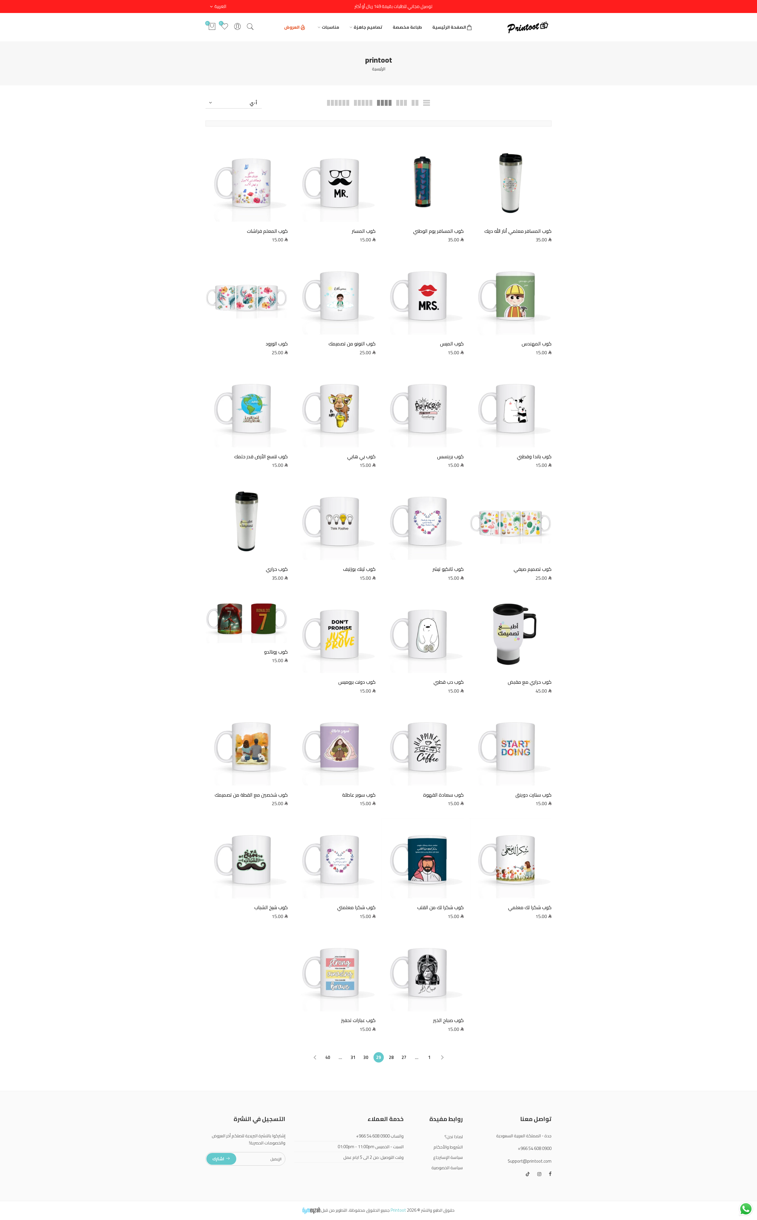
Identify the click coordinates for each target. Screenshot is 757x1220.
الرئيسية (378, 68)
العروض (292, 27)
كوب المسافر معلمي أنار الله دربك (517, 231)
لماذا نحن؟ (453, 1137)
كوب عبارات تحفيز (358, 1020)
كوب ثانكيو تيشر (448, 569)
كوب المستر (364, 231)
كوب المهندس (536, 343)
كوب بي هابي (361, 456)
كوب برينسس (450, 456)
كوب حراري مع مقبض (529, 682)
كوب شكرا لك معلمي (529, 907)
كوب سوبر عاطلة (359, 794)
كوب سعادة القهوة (443, 794)
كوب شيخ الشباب (271, 907)
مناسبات (330, 27)
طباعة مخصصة (407, 27)
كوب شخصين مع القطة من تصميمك (251, 794)
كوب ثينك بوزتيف (359, 569)
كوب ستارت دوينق (533, 794)
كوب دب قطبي (449, 682)
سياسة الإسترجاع (448, 1157)
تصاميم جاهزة (368, 27)
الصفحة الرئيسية (449, 27)
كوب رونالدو (276, 651)
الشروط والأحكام (448, 1147)
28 (391, 1057)
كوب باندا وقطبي (534, 456)
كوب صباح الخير (448, 1020)
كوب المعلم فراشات (267, 231)
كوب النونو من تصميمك (352, 343)
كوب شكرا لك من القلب (440, 907)
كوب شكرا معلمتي (356, 907)
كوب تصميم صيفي (532, 569)
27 (404, 1057)
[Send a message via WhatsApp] (746, 1209)
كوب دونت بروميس (357, 682)
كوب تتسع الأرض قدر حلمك (261, 456)
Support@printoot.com (529, 1161)
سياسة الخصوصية (447, 1168)
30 (365, 1057)
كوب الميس (452, 343)
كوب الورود (277, 343)
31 (353, 1057)
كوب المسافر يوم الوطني (438, 231)
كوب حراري (277, 569)
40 (327, 1057)
